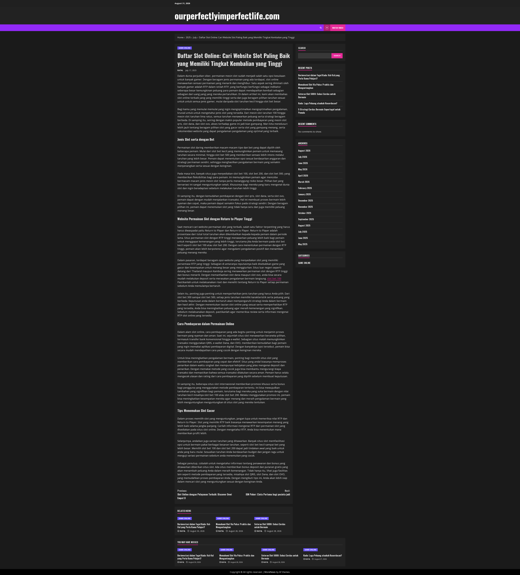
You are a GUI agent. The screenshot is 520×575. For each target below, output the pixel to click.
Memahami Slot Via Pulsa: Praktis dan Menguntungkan (233, 526)
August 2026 (304, 150)
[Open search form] (321, 27)
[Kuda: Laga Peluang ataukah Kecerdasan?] (323, 550)
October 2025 (304, 213)
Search (302, 48)
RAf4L (180, 70)
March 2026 (304, 181)
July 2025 (302, 231)
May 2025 (302, 244)
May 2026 (302, 169)
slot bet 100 (274, 278)
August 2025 (304, 225)
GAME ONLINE (184, 48)
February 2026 (305, 188)
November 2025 (305, 206)
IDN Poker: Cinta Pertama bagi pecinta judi (268, 492)
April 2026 (303, 175)
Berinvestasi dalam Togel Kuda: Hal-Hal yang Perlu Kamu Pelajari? (194, 526)
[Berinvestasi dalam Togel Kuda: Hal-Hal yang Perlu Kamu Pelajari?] (195, 518)
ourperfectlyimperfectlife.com (227, 15)
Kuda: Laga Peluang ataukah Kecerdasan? (317, 103)
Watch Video (337, 27)
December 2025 (305, 200)
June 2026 (303, 163)
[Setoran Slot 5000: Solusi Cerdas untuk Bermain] (272, 518)
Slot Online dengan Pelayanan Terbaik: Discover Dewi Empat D (204, 494)
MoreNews (270, 572)
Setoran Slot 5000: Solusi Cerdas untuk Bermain (269, 526)
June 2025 (303, 238)
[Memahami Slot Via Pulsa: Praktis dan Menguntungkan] (234, 518)
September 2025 (306, 219)
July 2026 (302, 156)
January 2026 (304, 194)
